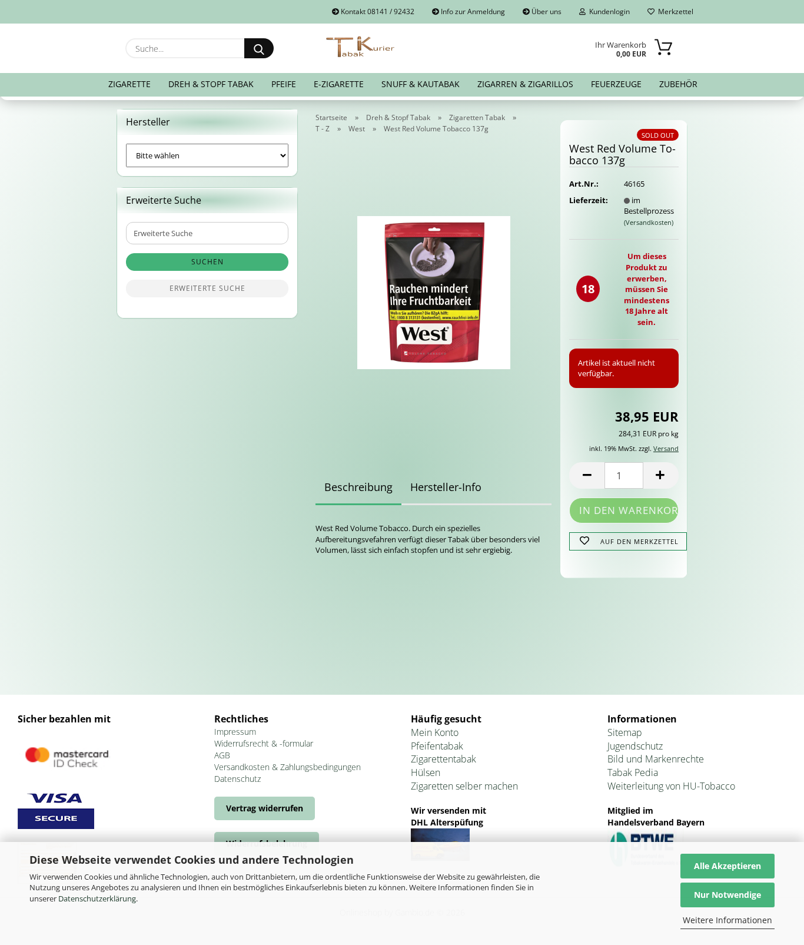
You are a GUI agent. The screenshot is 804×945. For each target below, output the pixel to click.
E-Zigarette (339, 83)
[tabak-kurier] (361, 47)
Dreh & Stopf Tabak (211, 83)
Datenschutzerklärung (97, 898)
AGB (222, 755)
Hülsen (425, 772)
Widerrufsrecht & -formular (263, 743)
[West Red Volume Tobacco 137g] (433, 289)
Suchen (207, 262)
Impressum (235, 731)
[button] (586, 475)
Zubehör (678, 83)
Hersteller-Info (445, 487)
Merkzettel (674, 11)
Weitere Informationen (727, 920)
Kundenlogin (608, 11)
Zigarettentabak (443, 758)
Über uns (546, 11)
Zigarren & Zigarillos (525, 83)
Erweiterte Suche (207, 288)
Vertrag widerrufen (264, 808)
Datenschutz (237, 778)
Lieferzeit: (587, 200)
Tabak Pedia (632, 772)
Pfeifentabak (437, 746)
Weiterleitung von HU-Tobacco (671, 786)
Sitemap (624, 732)
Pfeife (283, 83)
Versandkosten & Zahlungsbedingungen (287, 766)
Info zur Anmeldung (472, 11)
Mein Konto (435, 732)
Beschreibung (358, 487)
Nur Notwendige (727, 894)
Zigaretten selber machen (464, 786)
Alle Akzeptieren (727, 865)
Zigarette (129, 83)
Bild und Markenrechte (655, 758)
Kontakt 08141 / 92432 (376, 11)
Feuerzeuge (616, 83)
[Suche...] (259, 48)
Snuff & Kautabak (420, 83)
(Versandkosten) (648, 222)
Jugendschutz (635, 746)
